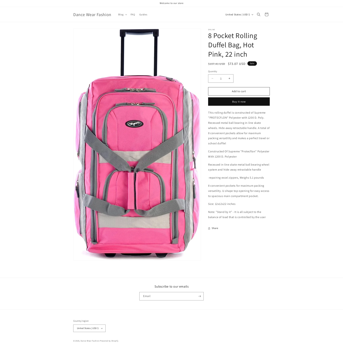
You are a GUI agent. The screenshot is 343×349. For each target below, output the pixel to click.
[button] (122, 14)
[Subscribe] (199, 296)
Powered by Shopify (109, 341)
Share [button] (215, 228)
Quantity (212, 71)
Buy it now (239, 101)
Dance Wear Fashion (90, 341)
